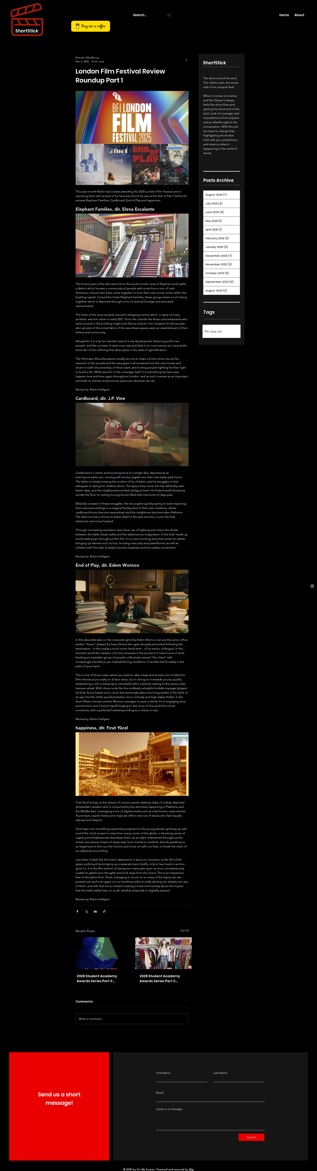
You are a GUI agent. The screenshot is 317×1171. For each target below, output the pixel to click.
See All (185, 930)
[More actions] (186, 59)
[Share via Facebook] (77, 911)
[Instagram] (312, 586)
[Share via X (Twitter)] (86, 911)
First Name (163, 1072)
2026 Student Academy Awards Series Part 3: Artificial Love (97, 978)
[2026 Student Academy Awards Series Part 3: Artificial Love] (100, 953)
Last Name (220, 1072)
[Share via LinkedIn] (95, 911)
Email (159, 1092)
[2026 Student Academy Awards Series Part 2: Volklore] (163, 953)
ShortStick (26, 31)
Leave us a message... (170, 1109)
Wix (191, 1169)
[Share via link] (104, 911)
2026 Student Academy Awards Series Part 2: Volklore (160, 978)
